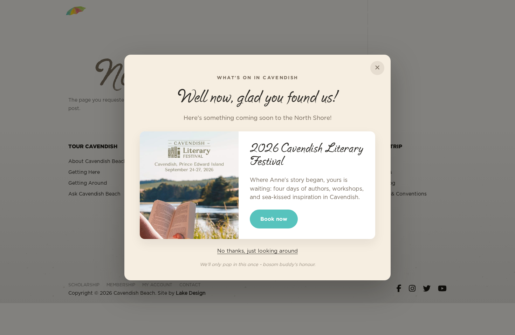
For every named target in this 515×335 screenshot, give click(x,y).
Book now (273, 219)
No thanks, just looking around (257, 251)
